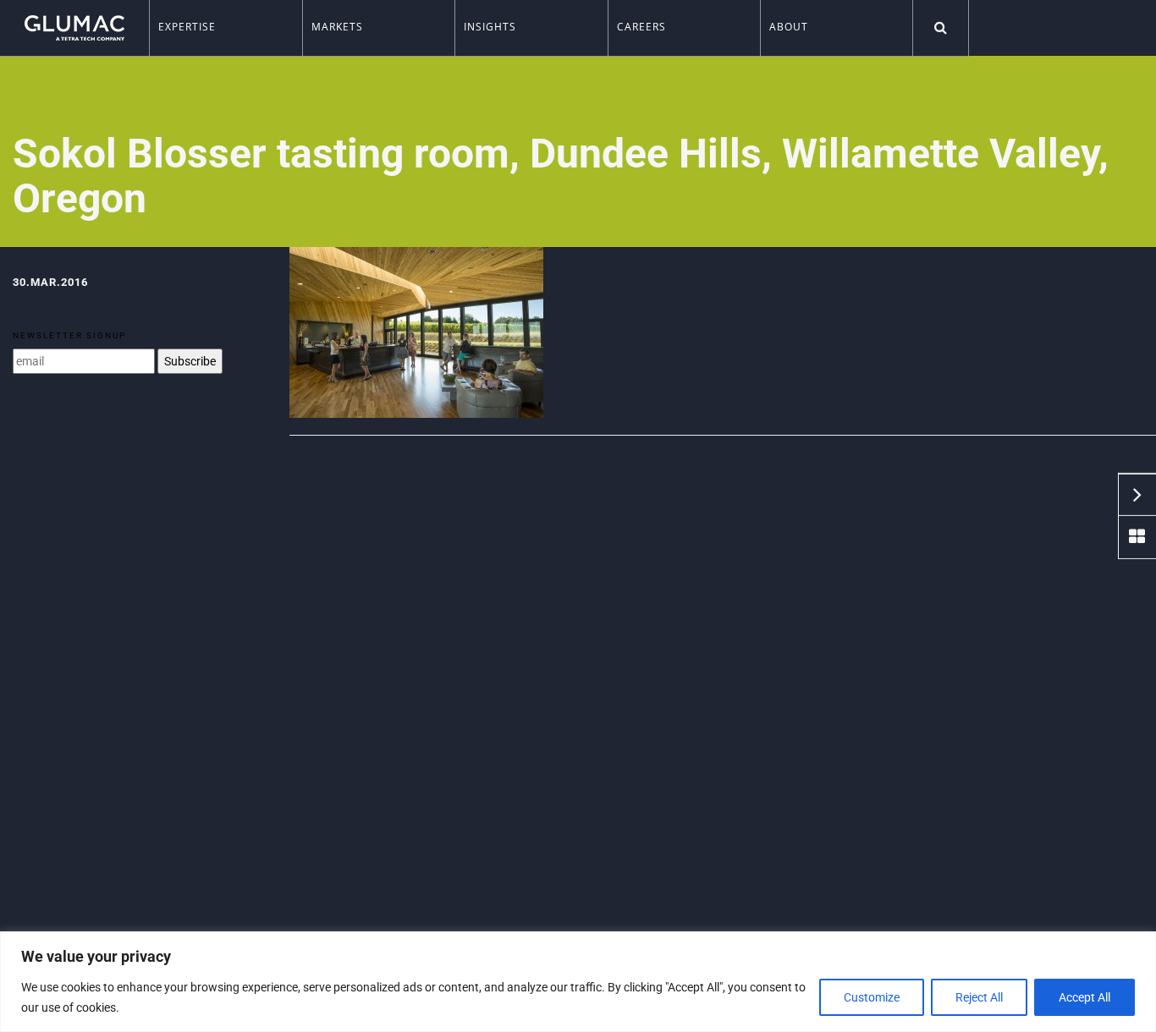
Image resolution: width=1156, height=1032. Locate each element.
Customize (872, 997)
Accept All (1084, 997)
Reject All (979, 997)
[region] (578, 981)
